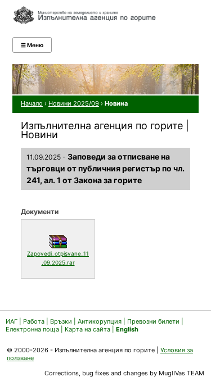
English (127, 329)
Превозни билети (153, 321)
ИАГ (11, 321)
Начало (32, 103)
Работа (33, 321)
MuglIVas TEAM (181, 373)
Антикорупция (100, 321)
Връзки (61, 321)
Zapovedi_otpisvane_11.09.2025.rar (58, 258)
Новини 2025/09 (73, 103)
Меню (32, 45)
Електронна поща (33, 329)
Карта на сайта (87, 329)
